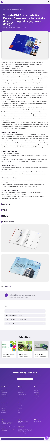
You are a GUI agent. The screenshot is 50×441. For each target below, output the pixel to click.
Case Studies (20, 406)
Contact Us (20, 412)
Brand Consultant (4, 397)
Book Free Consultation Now (25, 379)
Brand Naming (3, 394)
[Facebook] (34, 421)
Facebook (7, 286)
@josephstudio (21, 426)
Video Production (4, 406)
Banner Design (36, 396)
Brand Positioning (4, 396)
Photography (36, 397)
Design (35, 386)
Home (4, 9)
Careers (19, 414)
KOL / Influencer (20, 396)
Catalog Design (9, 11)
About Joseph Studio (21, 405)
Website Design (4, 405)
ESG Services (3, 408)
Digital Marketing (21, 388)
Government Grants (4, 414)
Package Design (37, 390)
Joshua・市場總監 (7, 27)
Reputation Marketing (21, 399)
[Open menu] (48, 2)
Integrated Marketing (21, 390)
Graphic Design (36, 392)
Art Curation (3, 412)
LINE (10, 286)
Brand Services (4, 386)
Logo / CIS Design (37, 388)
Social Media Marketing (22, 394)
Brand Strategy (4, 388)
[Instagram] (36, 421)
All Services (20, 408)
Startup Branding (4, 392)
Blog (8, 9)
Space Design (3, 410)
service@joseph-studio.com (24, 427)
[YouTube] (38, 421)
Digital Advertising (21, 397)
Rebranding (3, 390)
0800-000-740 (23, 421)
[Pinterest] (40, 421)
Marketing (20, 386)
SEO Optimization (21, 392)
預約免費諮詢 (22, 438)
